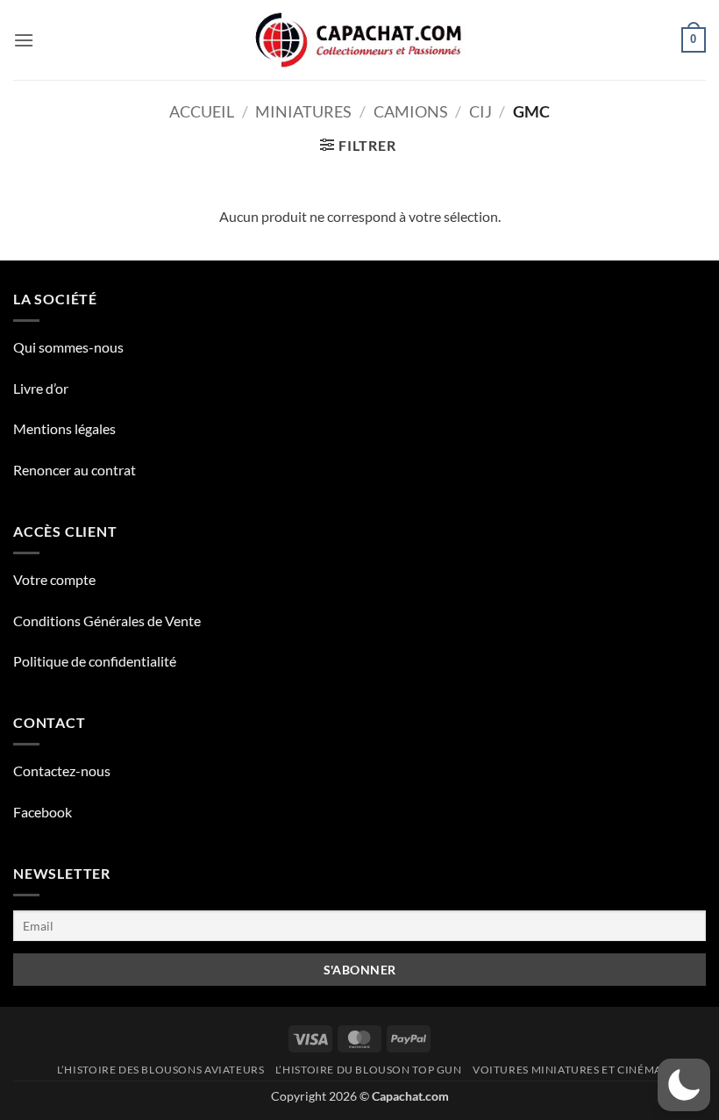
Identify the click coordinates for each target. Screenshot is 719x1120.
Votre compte (54, 579)
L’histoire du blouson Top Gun (368, 1069)
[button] (23, 39)
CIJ (480, 111)
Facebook (42, 811)
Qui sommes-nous (68, 347)
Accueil (201, 111)
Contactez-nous (61, 770)
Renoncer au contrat (74, 469)
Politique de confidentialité (94, 661)
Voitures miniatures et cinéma (567, 1069)
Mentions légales (64, 428)
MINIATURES (303, 111)
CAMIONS (411, 111)
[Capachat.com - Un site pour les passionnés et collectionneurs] (360, 40)
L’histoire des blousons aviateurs (160, 1069)
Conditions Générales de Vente (107, 620)
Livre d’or (40, 388)
